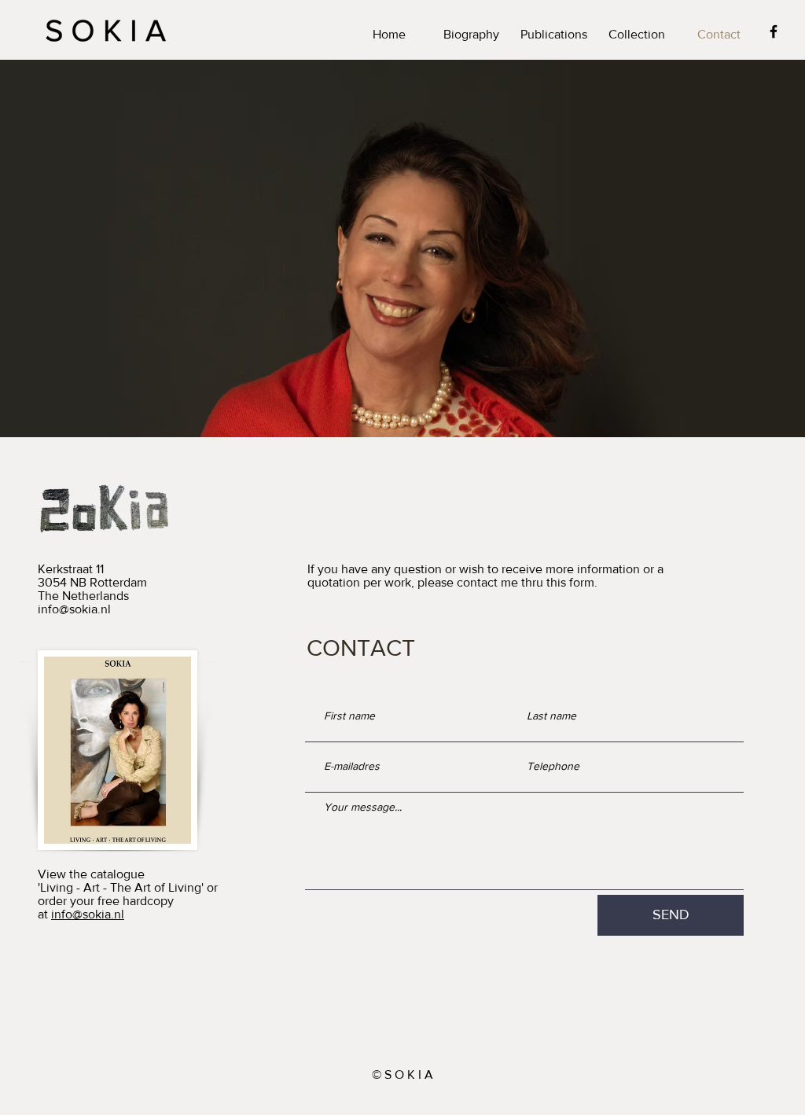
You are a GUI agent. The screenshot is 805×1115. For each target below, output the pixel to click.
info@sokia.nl (74, 609)
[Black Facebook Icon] (773, 31)
